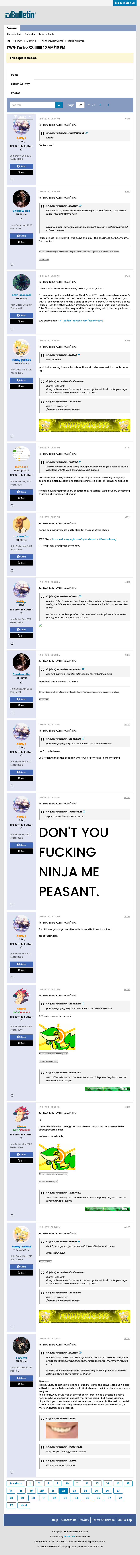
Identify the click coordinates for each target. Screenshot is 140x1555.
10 (67, 1483)
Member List (14, 34)
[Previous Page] (101, 105)
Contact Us (68, 1520)
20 (42, 1491)
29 (22, 1498)
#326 (127, 916)
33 (65, 1498)
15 (118, 1483)
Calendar (30, 34)
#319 (127, 340)
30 (33, 1498)
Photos (15, 93)
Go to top (125, 1520)
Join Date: (15, 155)
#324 (127, 724)
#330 (127, 1338)
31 (44, 1498)
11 (77, 1483)
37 (109, 1498)
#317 (127, 191)
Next (24, 1505)
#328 (127, 1107)
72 (120, 1498)
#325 (127, 797)
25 (96, 1491)
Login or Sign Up (125, 2)
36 (98, 1498)
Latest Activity (20, 84)
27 (118, 1491)
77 (11, 1505)
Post (23, 172)
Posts (14, 75)
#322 (127, 582)
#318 (127, 275)
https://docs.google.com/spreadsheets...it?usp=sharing (84, 539)
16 (128, 1483)
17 (11, 1491)
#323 (127, 654)
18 (21, 1491)
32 (54, 1498)
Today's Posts (47, 34)
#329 (127, 1227)
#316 (127, 118)
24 (85, 1491)
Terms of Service (103, 1520)
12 (87, 1483)
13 (97, 1483)
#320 (127, 447)
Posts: (13, 159)
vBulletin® (69, 1536)
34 (76, 1498)
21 (52, 1491)
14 (107, 1483)
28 (11, 1498)
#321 (127, 517)
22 (63, 1491)
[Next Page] (109, 105)
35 (87, 1498)
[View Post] (86, 132)
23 (74, 1491)
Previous (16, 1483)
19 (31, 1491)
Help (55, 1520)
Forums (12, 28)
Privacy (84, 1520)
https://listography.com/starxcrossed (81, 320)
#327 (127, 989)
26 (107, 1491)
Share (23, 166)
